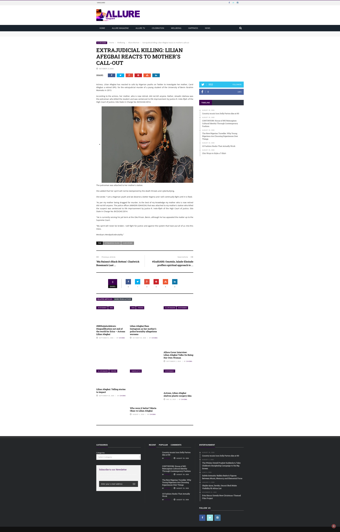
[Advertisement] (221, 58)
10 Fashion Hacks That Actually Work (176, 494)
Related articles (104, 299)
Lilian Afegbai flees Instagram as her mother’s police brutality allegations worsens (143, 330)
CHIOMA (122, 338)
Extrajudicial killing (112, 243)
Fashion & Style (136, 371)
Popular (163, 445)
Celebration (158, 28)
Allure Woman (101, 43)
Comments (176, 445)
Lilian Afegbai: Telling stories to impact (111, 390)
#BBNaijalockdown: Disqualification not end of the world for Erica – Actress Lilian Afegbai (110, 330)
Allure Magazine (120, 28)
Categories (100, 452)
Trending (140, 308)
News (207, 28)
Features (113, 371)
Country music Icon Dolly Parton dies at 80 (113, 32)
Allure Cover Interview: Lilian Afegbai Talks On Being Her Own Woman (178, 355)
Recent (152, 445)
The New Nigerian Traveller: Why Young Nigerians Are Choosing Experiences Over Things (176, 482)
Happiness (193, 28)
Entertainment (102, 308)
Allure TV (140, 28)
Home (102, 28)
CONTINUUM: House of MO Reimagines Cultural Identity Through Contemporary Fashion (133, 35)
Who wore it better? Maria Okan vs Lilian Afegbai (143, 409)
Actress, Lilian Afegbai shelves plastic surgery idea (178, 394)
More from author (122, 299)
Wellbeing (176, 28)
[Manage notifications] (334, 526)
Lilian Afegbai (127, 243)
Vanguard (101, 3)
